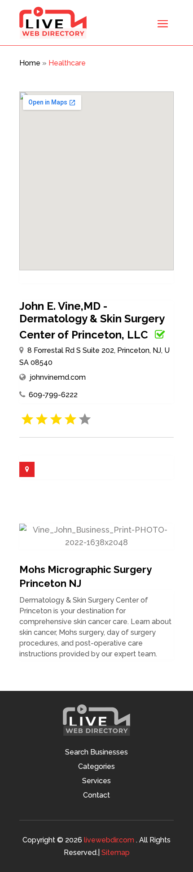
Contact (96, 795)
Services (96, 781)
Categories (96, 767)
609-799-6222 (53, 394)
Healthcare (67, 63)
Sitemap (115, 852)
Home (29, 63)
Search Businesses (96, 752)
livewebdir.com (109, 840)
